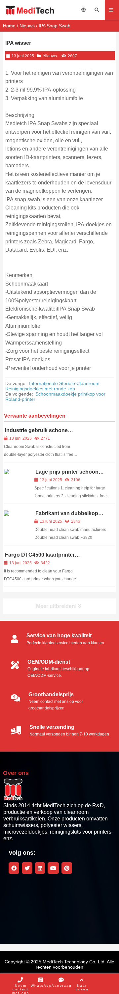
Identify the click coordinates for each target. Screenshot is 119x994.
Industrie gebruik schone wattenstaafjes (36, 433)
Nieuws (27, 25)
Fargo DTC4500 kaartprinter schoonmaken (39, 558)
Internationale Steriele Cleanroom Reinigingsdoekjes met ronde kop (52, 386)
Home (9, 25)
